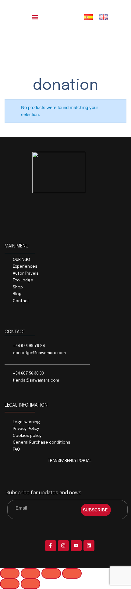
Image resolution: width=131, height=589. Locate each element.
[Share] (51, 573)
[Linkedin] (88, 545)
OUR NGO (21, 260)
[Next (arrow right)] (30, 584)
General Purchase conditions (41, 442)
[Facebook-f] (50, 545)
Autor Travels (26, 274)
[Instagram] (63, 545)
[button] (35, 17)
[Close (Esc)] (72, 573)
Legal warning (26, 422)
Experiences (25, 267)
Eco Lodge (23, 280)
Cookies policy (27, 436)
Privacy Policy (26, 429)
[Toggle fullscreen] (30, 573)
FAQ (16, 450)
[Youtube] (76, 545)
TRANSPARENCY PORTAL (69, 461)
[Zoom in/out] (9, 573)
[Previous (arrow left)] (9, 584)
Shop (18, 287)
